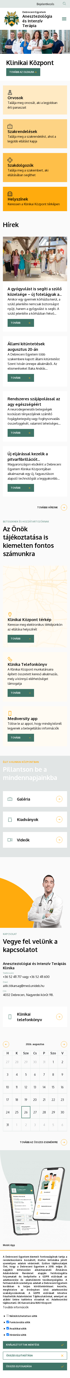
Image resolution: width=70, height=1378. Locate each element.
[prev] (6, 1044)
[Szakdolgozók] (35, 167)
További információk (16, 1307)
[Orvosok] (35, 100)
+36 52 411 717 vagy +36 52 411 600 (26, 977)
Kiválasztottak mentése (22, 1344)
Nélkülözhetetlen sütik (23, 1316)
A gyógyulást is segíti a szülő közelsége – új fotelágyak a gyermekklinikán (35, 294)
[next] (64, 1044)
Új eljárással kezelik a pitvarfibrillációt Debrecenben (28, 459)
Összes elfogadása (19, 1366)
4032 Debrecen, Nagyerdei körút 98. (28, 995)
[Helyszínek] (35, 199)
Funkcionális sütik (20, 1322)
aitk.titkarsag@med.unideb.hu (23, 986)
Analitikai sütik (18, 1328)
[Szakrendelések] (35, 133)
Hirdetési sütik (18, 1334)
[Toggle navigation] (64, 19)
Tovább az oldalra (21, 72)
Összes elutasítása (19, 1355)
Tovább (15, 322)
